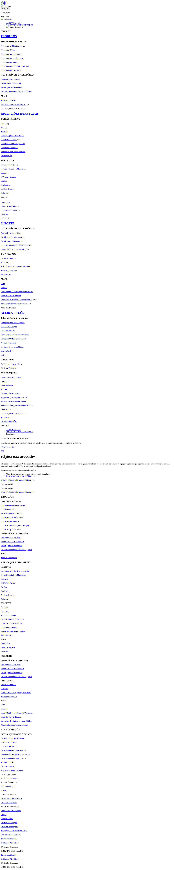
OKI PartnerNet (7, 351)
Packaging (5, 124)
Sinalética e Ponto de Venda (11, 623)
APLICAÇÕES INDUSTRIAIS (19, 113)
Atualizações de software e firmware (14, 304)
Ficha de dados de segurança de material (16, 266)
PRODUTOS (9, 36)
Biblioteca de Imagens (9, 827)
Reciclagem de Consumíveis (11, 87)
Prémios (4, 389)
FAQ (3, 284)
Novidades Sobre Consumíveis (12, 237)
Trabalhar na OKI (7, 762)
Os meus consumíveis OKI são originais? (16, 91)
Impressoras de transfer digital (12, 58)
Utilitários (4, 214)
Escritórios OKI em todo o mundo (13, 750)
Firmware (4, 262)
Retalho (4, 181)
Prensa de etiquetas (8, 165)
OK (2, 451)
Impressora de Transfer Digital (12, 517)
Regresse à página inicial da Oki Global (20, 476)
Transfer (4, 132)
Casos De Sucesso (8, 206)
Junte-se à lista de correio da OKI (13, 401)
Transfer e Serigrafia (8, 615)
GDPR (3, 791)
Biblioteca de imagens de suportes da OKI (16, 405)
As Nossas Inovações (9, 368)
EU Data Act (6, 275)
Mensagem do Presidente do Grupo (14, 397)
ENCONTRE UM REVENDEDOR (19, 25)
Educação (4, 173)
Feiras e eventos (7, 385)
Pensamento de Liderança (10, 835)
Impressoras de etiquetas (10, 62)
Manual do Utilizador (9, 271)
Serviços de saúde (7, 189)
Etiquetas (4, 128)
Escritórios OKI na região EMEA (13, 339)
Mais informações (7, 447)
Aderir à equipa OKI (8, 343)
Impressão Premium (8, 210)
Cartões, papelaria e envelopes (12, 136)
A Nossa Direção (7, 746)
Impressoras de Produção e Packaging (15, 66)
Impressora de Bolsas (9, 140)
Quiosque (4, 193)
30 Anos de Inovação (9, 327)
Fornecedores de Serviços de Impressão (15, 571)
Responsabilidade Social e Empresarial (15, 754)
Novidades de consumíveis (11, 83)
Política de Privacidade (9, 843)
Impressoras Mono (8, 50)
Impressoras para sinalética (11, 70)
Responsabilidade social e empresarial (15, 335)
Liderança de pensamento (10, 393)
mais (2, 355)
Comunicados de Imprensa (11, 377)
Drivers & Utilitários (8, 258)
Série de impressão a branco (11, 513)
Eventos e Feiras (7, 819)
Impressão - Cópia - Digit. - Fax (13, 144)
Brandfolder (5, 202)
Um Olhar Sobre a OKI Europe (13, 323)
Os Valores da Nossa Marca (11, 364)
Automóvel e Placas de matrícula (13, 152)
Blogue (3, 381)
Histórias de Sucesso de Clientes (13, 105)
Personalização (6, 156)
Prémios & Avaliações (9, 823)
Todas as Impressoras (9, 101)
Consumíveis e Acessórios (10, 79)
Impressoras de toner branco (11, 54)
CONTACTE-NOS (13, 23)
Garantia (4, 288)
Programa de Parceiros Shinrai (12, 347)
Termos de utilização (8, 839)
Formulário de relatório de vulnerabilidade (16, 300)
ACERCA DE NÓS (12, 312)
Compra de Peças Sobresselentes (13, 249)
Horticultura (5, 185)
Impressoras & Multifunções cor (13, 46)
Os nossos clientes (8, 331)
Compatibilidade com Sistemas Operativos (17, 292)
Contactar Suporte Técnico (11, 296)
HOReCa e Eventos (8, 177)
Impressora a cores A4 (9, 148)
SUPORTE (7, 223)
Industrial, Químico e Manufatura (13, 169)
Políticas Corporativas (9, 778)
